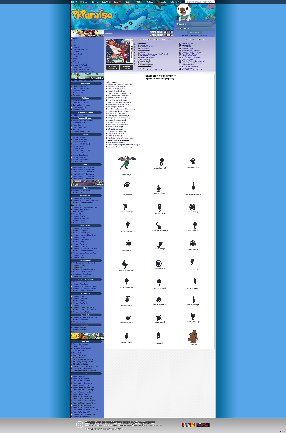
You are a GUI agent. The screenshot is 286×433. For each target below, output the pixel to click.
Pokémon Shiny (78, 93)
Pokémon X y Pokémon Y (82, 198)
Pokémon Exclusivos (146, 47)
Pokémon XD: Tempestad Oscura (85, 317)
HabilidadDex (175, 2)
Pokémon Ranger (79, 242)
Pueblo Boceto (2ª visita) (191, 50)
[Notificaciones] (155, 36)
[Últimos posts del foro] (155, 33)
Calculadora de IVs (79, 123)
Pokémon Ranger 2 (80, 244)
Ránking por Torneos (146, 57)
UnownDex (77, 95)
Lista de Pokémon (79, 137)
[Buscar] (172, 32)
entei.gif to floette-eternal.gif (117, 100)
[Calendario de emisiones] (168, 32)
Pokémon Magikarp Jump (82, 190)
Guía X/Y (117, 2)
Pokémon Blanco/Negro (81, 233)
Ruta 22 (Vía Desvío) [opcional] (193, 61)
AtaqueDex (162, 2)
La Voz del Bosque (79, 351)
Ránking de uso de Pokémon (83, 120)
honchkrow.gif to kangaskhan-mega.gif (122, 109)
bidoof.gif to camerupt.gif (116, 89)
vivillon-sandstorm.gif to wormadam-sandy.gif (124, 145)
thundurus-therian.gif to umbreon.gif (120, 138)
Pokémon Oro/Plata (80, 298)
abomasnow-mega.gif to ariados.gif (120, 84)
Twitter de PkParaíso (80, 63)
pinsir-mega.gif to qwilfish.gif (118, 124)
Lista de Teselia (78, 153)
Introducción (186, 45)
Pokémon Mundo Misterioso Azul (84, 253)
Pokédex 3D (77, 214)
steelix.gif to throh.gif (115, 136)
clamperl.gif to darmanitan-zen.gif (120, 93)
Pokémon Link (78, 255)
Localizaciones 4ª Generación (83, 172)
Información (143, 45)
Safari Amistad (144, 48)
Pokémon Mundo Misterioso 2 (83, 251)
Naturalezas (77, 129)
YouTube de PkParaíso (81, 69)
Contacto (76, 52)
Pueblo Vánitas (187, 68)
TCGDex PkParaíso (80, 115)
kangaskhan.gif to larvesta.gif (118, 111)
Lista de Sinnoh (78, 148)
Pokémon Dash (78, 257)
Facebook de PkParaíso (81, 67)
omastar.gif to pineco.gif (116, 122)
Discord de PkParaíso (80, 65)
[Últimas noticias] (151, 32)
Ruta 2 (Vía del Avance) (190, 54)
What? (282, 431)
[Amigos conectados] (158, 36)
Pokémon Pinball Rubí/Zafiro (83, 291)
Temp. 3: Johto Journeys (82, 381)
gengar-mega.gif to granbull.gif (118, 104)
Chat (74, 43)
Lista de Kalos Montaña (81, 159)
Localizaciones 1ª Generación (83, 178)
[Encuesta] (172, 36)
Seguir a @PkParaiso (79, 27)
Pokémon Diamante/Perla (82, 239)
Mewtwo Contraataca (80, 344)
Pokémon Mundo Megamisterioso (85, 207)
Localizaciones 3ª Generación (83, 174)
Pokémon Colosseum (80, 320)
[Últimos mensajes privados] (161, 36)
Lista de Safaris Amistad (147, 56)
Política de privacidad (93, 429)
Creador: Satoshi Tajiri (80, 88)
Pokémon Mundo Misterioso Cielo (85, 248)
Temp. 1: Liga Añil (79, 376)
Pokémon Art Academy (81, 209)
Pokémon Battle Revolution (82, 272)
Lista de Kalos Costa (80, 157)
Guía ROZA (106, 2)
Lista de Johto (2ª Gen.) (81, 144)
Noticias (83, 2)
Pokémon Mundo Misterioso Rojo (84, 288)
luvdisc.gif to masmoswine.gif (118, 115)
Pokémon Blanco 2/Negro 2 (82, 228)
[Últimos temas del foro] (158, 32)
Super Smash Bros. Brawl (82, 274)
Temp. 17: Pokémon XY (81, 412)
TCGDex (139, 2)
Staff (74, 45)
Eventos (142, 68)
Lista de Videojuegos (80, 139)
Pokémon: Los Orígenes (81, 416)
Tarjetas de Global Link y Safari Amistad (153, 54)
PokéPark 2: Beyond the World (84, 263)
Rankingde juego (126, 67)
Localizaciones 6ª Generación (83, 167)
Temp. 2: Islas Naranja (81, 378)
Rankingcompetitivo (112, 67)
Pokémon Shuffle (79, 216)
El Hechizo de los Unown (82, 348)
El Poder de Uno (78, 346)
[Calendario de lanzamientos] (161, 32)
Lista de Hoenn (78, 146)
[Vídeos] (151, 36)
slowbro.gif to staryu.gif (116, 133)
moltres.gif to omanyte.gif (117, 120)
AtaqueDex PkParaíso (81, 103)
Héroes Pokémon (79, 353)
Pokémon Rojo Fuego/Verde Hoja (85, 286)
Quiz (128, 2)
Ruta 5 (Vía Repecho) (190, 66)
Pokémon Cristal (78, 296)
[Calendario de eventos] (165, 32)
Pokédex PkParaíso (80, 100)
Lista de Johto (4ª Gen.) (81, 150)
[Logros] (168, 36)
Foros (75, 40)
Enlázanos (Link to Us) (81, 49)
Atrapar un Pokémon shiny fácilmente (152, 70)
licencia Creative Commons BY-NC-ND (146, 425)
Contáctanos (109, 429)
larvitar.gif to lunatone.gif (116, 113)
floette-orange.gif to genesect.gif (119, 102)
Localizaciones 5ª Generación (83, 169)
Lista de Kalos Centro (80, 155)
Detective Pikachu (79, 223)
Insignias (142, 52)
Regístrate (185, 35)
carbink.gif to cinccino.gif (116, 91)
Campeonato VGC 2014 (81, 132)
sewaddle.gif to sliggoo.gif (117, 131)
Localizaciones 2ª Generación (83, 176)
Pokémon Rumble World (81, 218)
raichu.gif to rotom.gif (115, 127)
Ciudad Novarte (187, 59)
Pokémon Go (77, 193)
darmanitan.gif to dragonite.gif (118, 95)
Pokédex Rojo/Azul (79, 109)
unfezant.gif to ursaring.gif (118, 140)
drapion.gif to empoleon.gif (117, 98)
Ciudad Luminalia (188, 65)
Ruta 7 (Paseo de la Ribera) (192, 70)
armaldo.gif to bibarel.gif (116, 86)
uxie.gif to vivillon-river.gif (117, 142)
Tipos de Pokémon (79, 127)
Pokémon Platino (79, 237)
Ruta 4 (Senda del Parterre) (192, 63)
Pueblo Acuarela (187, 48)
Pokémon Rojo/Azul (80, 303)
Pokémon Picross (79, 220)
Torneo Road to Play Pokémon (84, 72)
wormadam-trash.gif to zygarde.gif (120, 147)
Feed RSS (119, 429)
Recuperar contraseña (199, 35)
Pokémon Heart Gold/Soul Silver (84, 235)
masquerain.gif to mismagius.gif (119, 118)
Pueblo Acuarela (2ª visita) (191, 52)
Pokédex (150, 2)
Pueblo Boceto (187, 47)
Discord (95, 2)
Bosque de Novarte (189, 56)
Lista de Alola (77, 162)
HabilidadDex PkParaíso (81, 105)
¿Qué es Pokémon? (80, 86)
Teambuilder (77, 125)
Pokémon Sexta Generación (82, 80)
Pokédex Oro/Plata (79, 107)
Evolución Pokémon (80, 90)
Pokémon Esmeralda (80, 282)
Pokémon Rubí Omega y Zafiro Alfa (85, 200)
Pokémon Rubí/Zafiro (80, 284)
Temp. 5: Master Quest (81, 385)
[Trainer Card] (165, 36)
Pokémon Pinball (78, 305)
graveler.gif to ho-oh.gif (116, 107)
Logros (75, 58)
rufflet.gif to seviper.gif (115, 129)
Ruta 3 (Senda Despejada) (191, 57)
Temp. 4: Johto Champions (82, 383)
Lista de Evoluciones (80, 142)
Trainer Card (77, 54)
